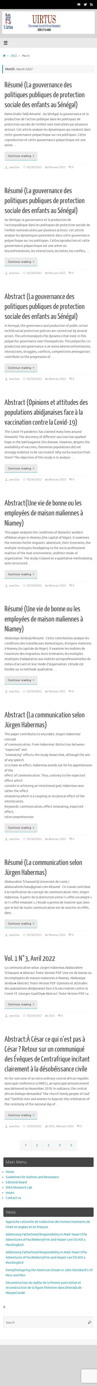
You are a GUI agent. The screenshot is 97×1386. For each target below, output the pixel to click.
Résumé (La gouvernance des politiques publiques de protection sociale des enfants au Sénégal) (45, 95)
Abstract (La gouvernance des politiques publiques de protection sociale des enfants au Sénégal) (45, 307)
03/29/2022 (34, 1015)
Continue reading (19, 156)
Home (10, 1172)
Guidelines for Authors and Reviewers (32, 1177)
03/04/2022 (34, 1126)
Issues (10, 1193)
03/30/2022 (34, 167)
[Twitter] (85, 4)
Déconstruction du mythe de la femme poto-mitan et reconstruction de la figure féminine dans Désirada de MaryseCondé (44, 1288)
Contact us (13, 1198)
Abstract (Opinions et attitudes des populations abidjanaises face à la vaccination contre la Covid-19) (46, 412)
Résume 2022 (56, 167)
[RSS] (91, 4)
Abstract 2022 (57, 379)
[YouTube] (79, 4)
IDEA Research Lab (19, 1187)
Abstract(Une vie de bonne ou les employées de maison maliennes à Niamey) (44, 513)
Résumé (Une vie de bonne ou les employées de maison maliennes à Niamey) (44, 619)
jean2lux (14, 167)
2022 (14, 56)
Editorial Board (16, 1182)
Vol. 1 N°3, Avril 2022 (30, 959)
